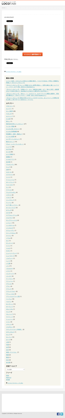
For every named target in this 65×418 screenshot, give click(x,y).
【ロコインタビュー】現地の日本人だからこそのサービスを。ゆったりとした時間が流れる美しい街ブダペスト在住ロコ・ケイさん (32, 99)
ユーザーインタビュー (13, 139)
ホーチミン (9, 304)
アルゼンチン (10, 164)
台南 (7, 169)
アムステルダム (11, 192)
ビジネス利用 (10, 136)
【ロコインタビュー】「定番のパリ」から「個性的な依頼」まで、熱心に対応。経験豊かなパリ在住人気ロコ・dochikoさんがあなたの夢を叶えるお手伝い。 (32, 90)
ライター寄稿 (10, 126)
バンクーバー (10, 274)
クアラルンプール (11, 215)
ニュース (9, 147)
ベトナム (9, 299)
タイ (7, 241)
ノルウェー (9, 258)
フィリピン (9, 279)
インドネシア (10, 200)
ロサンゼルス (10, 332)
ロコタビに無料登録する (32, 54)
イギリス (9, 195)
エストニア (9, 116)
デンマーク (9, 243)
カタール (9, 172)
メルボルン (9, 327)
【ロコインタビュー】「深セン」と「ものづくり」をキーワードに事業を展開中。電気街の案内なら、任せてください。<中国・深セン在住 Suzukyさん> (32, 94)
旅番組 (8, 157)
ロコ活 (8, 119)
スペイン (9, 235)
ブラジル (9, 284)
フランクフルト (11, 291)
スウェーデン (10, 230)
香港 (7, 357)
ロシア (8, 334)
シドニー (9, 223)
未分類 (8, 162)
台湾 (7, 347)
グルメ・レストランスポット (15, 144)
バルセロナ (9, 268)
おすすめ (9, 149)
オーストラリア (11, 208)
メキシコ (9, 324)
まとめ (8, 152)
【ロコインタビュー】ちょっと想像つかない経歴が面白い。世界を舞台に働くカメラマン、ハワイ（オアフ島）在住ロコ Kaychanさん (32, 86)
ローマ (8, 340)
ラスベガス (9, 185)
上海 (7, 342)
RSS (7, 375)
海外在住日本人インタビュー (15, 124)
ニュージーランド (11, 253)
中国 (7, 345)
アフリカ (9, 190)
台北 (7, 350)
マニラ (8, 312)
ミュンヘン (9, 319)
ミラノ (8, 322)
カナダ (8, 213)
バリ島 (8, 263)
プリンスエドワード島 (13, 296)
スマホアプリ (10, 159)
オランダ (9, 210)
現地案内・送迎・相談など (14, 134)
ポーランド (9, 307)
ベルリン (9, 301)
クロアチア (9, 218)
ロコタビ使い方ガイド (13, 129)
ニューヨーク (10, 256)
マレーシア (9, 314)
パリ (7, 266)
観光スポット (10, 142)
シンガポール (10, 225)
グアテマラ (9, 175)
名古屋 (8, 362)
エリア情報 (9, 154)
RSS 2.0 (8, 377)
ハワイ (8, 271)
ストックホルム (11, 233)
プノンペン (9, 281)
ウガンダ (9, 114)
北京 (7, 360)
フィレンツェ (10, 180)
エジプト (9, 109)
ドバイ (8, 177)
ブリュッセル (10, 294)
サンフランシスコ (11, 220)
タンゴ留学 (9, 111)
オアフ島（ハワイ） (12, 205)
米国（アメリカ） (11, 352)
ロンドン (9, 337)
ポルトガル (9, 309)
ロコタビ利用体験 (11, 131)
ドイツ (8, 246)
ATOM (8, 380)
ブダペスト (9, 106)
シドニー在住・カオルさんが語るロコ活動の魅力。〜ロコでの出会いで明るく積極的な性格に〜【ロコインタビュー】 (32, 82)
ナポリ (8, 251)
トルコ (8, 248)
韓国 (7, 355)
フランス (9, 289)
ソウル (8, 238)
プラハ (8, 286)
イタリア (9, 197)
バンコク (9, 276)
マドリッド (9, 317)
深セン (8, 121)
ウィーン (9, 202)
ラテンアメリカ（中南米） (14, 329)
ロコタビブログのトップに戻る (13, 71)
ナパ (7, 187)
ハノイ (8, 261)
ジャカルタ (9, 228)
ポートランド (10, 182)
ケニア (8, 167)
